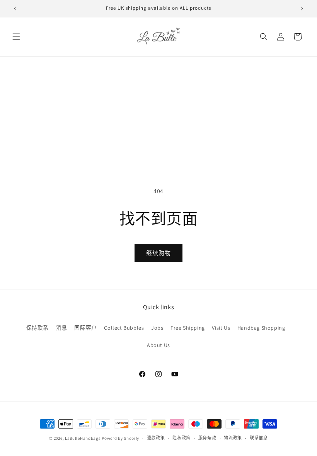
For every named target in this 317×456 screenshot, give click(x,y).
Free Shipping (187, 327)
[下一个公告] (301, 8)
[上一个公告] (15, 8)
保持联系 (37, 327)
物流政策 (233, 438)
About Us (158, 345)
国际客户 (85, 327)
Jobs (157, 327)
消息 (61, 327)
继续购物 (158, 253)
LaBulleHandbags (83, 438)
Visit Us (221, 327)
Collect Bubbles (124, 327)
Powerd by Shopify (120, 438)
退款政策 (156, 438)
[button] (16, 36)
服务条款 (207, 438)
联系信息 (259, 438)
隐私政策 (181, 438)
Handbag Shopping (261, 327)
